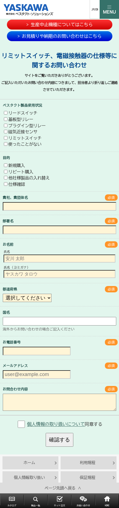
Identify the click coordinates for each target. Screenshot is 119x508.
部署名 (8, 221)
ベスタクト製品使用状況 (22, 105)
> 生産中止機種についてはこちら (59, 24)
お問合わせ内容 (15, 389)
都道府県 (10, 289)
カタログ (11, 505)
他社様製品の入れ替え (29, 178)
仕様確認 (16, 184)
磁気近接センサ (22, 131)
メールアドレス (15, 365)
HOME (107, 505)
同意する (64, 424)
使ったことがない (25, 144)
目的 (6, 158)
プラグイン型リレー (27, 125)
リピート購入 (20, 172)
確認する (59, 440)
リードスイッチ (22, 113)
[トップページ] (45, 9)
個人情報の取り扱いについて (56, 424)
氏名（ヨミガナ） (17, 267)
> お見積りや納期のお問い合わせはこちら (59, 36)
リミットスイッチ (25, 138)
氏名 (7, 251)
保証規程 (87, 477)
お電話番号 (12, 342)
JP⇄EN (94, 9)
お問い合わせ (83, 505)
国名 (6, 312)
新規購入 (16, 165)
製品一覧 (35, 505)
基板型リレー (20, 119)
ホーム (29, 463)
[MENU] (109, 9)
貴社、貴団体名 (15, 197)
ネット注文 (59, 505)
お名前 (8, 244)
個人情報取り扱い (29, 477)
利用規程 (87, 463)
